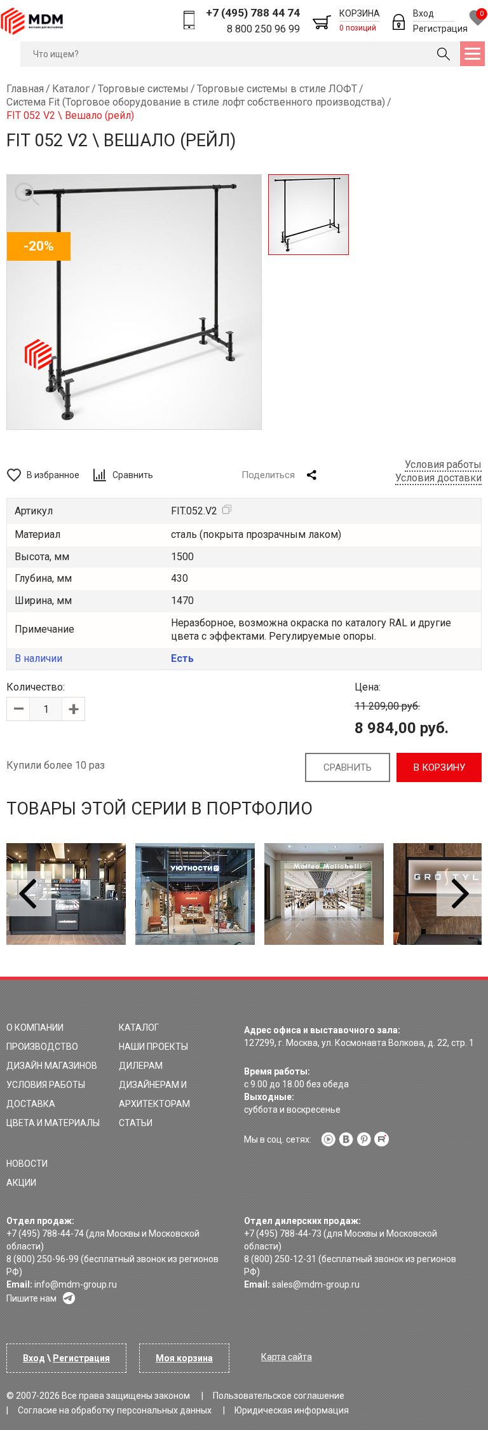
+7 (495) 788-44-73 (283, 1233)
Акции (21, 1183)
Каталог (139, 1027)
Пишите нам (31, 1298)
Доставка (30, 1104)
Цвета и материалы (53, 1123)
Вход (423, 13)
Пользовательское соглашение (278, 1396)
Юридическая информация (291, 1410)
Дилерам (141, 1066)
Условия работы (443, 464)
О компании (35, 1027)
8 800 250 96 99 (263, 29)
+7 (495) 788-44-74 (45, 1233)
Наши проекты (153, 1047)
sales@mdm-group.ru (316, 1284)
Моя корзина (184, 1358)
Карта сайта (286, 1357)
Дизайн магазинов (51, 1066)
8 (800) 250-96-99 (42, 1259)
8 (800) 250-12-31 (280, 1259)
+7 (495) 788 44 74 (253, 12)
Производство (42, 1047)
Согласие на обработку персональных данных (115, 1410)
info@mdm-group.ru (75, 1284)
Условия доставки (438, 478)
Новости (27, 1163)
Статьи (135, 1123)
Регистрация (440, 29)
